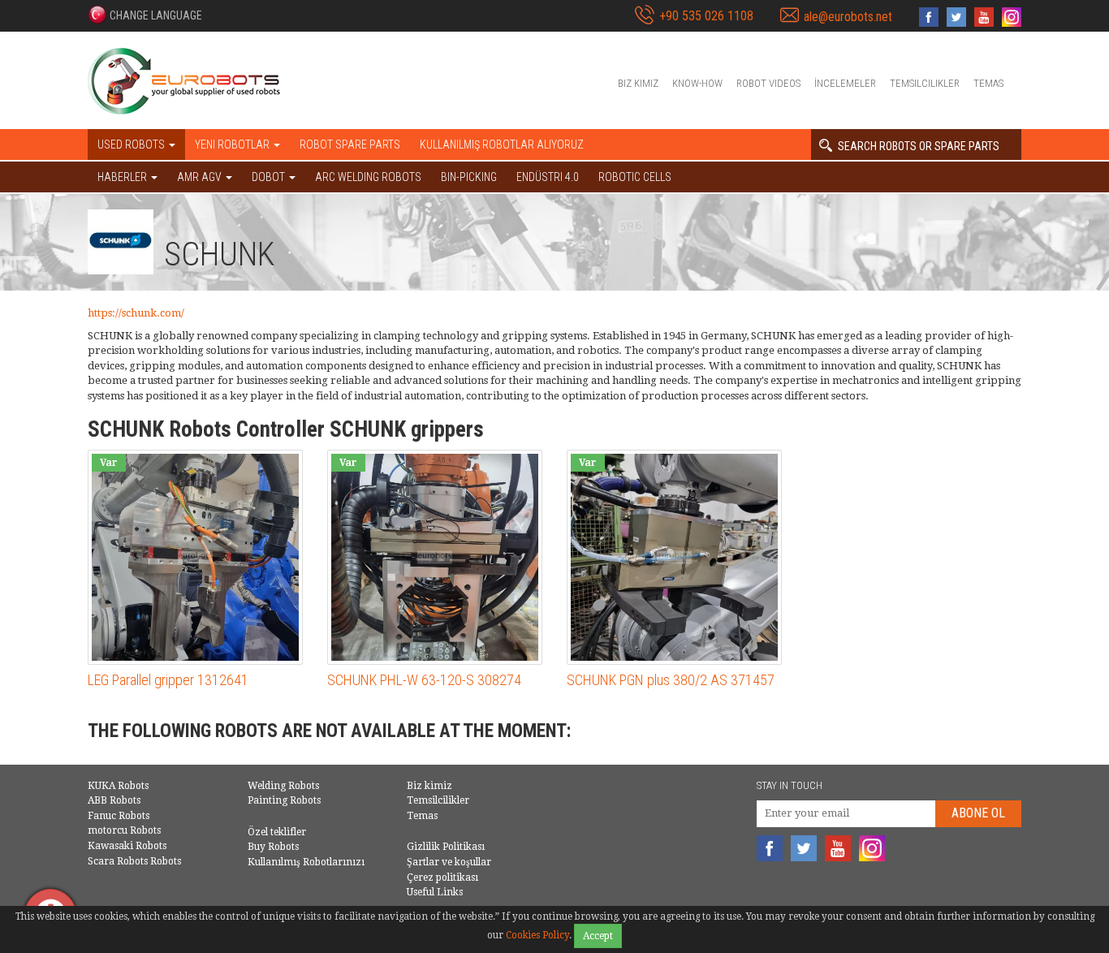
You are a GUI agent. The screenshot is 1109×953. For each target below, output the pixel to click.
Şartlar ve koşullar (449, 862)
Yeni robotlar (233, 144)
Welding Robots (283, 785)
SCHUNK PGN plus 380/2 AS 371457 (671, 679)
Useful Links (435, 892)
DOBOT (269, 176)
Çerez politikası (442, 877)
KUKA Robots (118, 785)
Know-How (697, 83)
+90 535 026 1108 (706, 16)
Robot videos (768, 83)
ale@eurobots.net (848, 16)
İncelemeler (845, 83)
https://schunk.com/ (136, 313)
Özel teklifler (277, 832)
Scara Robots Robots (134, 861)
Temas (988, 83)
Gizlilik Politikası (446, 846)
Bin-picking (469, 176)
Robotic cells (634, 176)
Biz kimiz (638, 83)
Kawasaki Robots (127, 846)
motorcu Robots (124, 830)
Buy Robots (273, 846)
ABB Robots (114, 800)
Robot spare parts (350, 144)
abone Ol (978, 813)
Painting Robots (284, 800)
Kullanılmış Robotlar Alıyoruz (502, 144)
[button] (145, 14)
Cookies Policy (537, 935)
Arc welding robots (368, 176)
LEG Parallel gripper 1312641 (168, 679)
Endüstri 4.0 (547, 176)
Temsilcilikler (925, 83)
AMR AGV (200, 176)
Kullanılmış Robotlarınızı (306, 862)
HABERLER (123, 176)
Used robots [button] (132, 144)
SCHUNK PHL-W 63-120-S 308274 (424, 679)
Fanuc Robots (118, 815)
